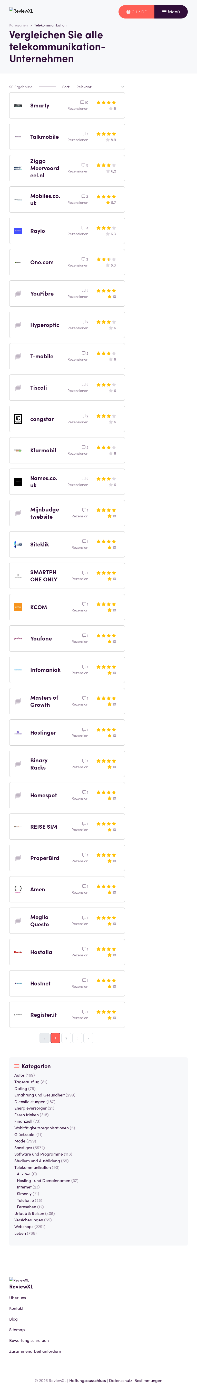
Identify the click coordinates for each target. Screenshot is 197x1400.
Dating (25, 1088)
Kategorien (18, 25)
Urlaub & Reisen (34, 1213)
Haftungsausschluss (87, 1380)
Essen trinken (31, 1114)
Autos (24, 1075)
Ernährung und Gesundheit (44, 1094)
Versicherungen (33, 1219)
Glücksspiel (28, 1134)
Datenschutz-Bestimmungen (135, 1380)
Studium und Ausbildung (41, 1160)
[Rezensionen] (21, 12)
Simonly (28, 1193)
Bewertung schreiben (29, 1340)
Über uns (17, 1297)
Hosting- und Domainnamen (47, 1180)
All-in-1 (27, 1173)
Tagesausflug (30, 1081)
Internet (28, 1186)
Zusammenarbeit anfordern (35, 1351)
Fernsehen (30, 1206)
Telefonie (29, 1200)
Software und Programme (43, 1154)
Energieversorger (34, 1108)
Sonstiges (29, 1147)
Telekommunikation (37, 1167)
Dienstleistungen (34, 1101)
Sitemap (17, 1329)
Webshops (29, 1226)
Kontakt (16, 1308)
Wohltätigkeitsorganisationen (44, 1127)
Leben (25, 1233)
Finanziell (27, 1121)
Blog (13, 1319)
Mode (25, 1140)
